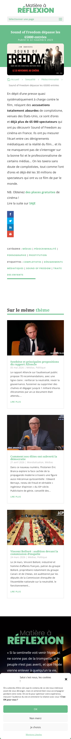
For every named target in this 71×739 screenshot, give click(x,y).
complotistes (32, 261)
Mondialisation (35, 462)
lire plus (15, 401)
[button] (66, 679)
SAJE (32, 203)
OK (35, 709)
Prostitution (38, 255)
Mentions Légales (34, 734)
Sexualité (30, 79)
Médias (27, 248)
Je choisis (35, 727)
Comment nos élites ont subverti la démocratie (33, 458)
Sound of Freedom (38, 268)
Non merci (35, 718)
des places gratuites (40, 192)
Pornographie (16, 255)
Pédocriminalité (50, 79)
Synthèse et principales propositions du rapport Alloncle (34, 363)
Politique (41, 367)
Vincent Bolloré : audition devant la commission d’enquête (34, 553)
